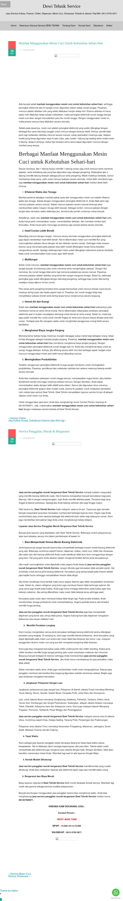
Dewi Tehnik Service (61, 6)
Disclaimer (98, 25)
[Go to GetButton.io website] (116, 898)
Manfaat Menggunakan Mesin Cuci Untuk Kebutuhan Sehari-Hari (61, 43)
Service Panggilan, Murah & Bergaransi (44, 431)
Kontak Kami (84, 25)
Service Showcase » (19, 876)
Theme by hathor (9, 890)
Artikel (109, 25)
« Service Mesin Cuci (19, 873)
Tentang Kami (68, 25)
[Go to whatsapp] (116, 892)
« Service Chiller (17, 418)
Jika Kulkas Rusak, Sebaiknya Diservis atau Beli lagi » (37, 420)
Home (13, 25)
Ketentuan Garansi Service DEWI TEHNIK (39, 25)
